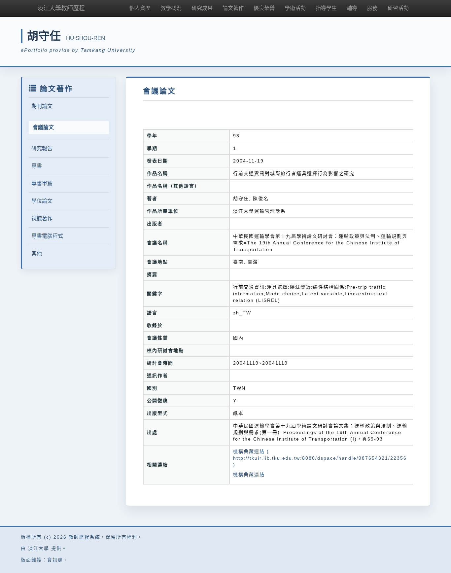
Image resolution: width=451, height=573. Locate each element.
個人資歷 (140, 8)
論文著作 (233, 8)
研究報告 (41, 148)
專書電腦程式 (47, 236)
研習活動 (398, 8)
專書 (36, 166)
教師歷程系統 (84, 537)
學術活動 (295, 8)
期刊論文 (41, 106)
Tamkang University (108, 50)
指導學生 (326, 8)
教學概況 (171, 8)
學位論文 (41, 201)
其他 (36, 253)
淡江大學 (38, 548)
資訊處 (55, 559)
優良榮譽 (264, 8)
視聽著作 (41, 218)
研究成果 (202, 8)
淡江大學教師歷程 (61, 8)
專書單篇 (41, 183)
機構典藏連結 (249, 474)
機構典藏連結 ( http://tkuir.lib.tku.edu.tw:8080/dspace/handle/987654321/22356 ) (320, 458)
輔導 (352, 8)
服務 (372, 8)
